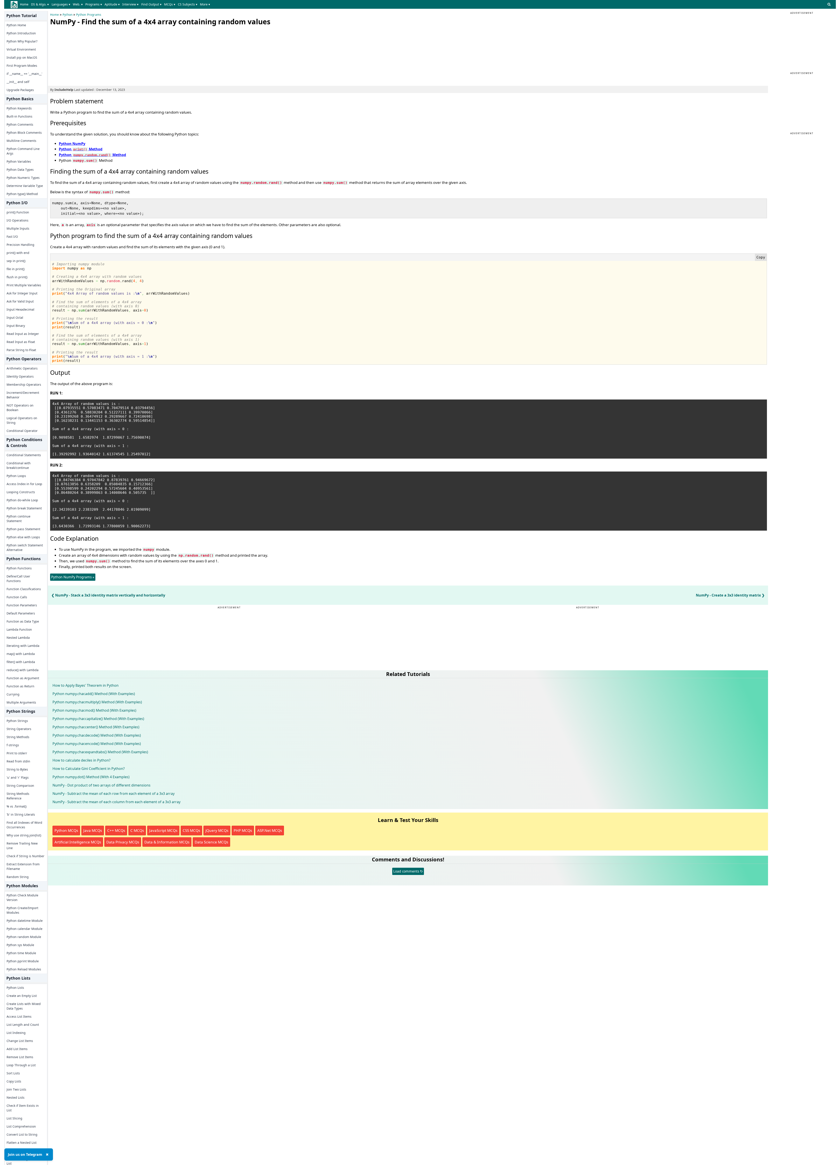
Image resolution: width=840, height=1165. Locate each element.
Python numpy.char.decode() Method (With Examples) (96, 735)
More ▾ (205, 4)
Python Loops (16, 476)
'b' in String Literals (21, 814)
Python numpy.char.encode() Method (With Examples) (96, 743)
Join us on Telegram (25, 1154)
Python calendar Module (24, 929)
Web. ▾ (78, 4)
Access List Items (19, 1016)
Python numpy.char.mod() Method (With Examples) (94, 710)
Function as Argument (23, 678)
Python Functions (19, 568)
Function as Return (20, 686)
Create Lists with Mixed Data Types (24, 1006)
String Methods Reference (18, 796)
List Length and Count (23, 1024)
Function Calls (17, 597)
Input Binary (16, 326)
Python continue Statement (18, 518)
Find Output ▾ (151, 4)
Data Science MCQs (211, 842)
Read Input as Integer (23, 334)
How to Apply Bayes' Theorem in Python (85, 685)
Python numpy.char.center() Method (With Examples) (95, 727)
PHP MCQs (243, 830)
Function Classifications (24, 589)
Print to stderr (17, 753)
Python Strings (17, 721)
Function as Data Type (23, 621)
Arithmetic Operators (22, 368)
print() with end (18, 253)
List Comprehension (21, 1126)
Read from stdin (18, 761)
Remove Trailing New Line (22, 845)
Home (24, 4)
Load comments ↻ (408, 871)
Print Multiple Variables (24, 285)
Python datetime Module (25, 921)
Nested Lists (15, 1097)
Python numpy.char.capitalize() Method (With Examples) (98, 718)
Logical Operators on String (22, 420)
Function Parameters (22, 605)
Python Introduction (21, 33)
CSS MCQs (191, 830)
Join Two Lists (16, 1089)
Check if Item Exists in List (23, 1107)
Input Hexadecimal (20, 309)
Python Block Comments (24, 132)
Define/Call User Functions (18, 578)
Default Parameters (21, 613)
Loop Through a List (21, 1065)
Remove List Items (20, 1057)
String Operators (19, 729)
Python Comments (20, 124)
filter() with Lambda (21, 662)
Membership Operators (24, 384)
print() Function (18, 212)
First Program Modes (22, 65)
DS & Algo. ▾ (40, 4)
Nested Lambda (18, 637)
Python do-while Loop (22, 500)
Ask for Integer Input (22, 293)
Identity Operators (20, 376)
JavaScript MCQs (163, 830)
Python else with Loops (23, 537)
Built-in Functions (19, 116)
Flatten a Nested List (22, 1142)
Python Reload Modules (24, 969)
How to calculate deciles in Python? (81, 760)
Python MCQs (66, 830)
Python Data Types (20, 169)
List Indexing (16, 1033)
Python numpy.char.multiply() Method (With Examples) (97, 702)
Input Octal (15, 317)
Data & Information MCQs (166, 842)
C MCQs (137, 830)
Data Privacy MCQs (122, 842)
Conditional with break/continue (19, 465)
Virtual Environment (21, 49)
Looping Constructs (21, 492)
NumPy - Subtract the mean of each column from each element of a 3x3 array (116, 801)
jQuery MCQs (216, 830)
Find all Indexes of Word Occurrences (24, 824)
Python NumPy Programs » (72, 577)
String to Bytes (17, 769)
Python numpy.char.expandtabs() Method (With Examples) (100, 752)
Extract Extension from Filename (23, 866)
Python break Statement (24, 508)
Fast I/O (12, 236)
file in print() (15, 269)
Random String (18, 877)
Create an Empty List (22, 996)
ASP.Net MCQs (269, 830)
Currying (13, 694)
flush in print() (17, 277)
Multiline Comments (21, 141)
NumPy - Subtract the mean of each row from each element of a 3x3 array (113, 793)
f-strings (13, 745)
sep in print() (16, 261)
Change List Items (20, 1041)
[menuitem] (25, 4)
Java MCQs (92, 830)
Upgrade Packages (20, 90)
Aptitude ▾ (112, 4)
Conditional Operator (22, 431)
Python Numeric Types (23, 178)
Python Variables (19, 161)
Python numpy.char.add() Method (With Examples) (93, 693)
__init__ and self (18, 82)
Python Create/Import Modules (22, 910)
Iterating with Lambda (23, 646)
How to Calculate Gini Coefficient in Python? (88, 768)
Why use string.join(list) (24, 835)
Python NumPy (72, 143)
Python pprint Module (23, 961)
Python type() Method (22, 194)
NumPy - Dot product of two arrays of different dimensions (101, 785)
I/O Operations (17, 220)
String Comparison (20, 785)
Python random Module (24, 937)
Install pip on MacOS (22, 57)
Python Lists (15, 987)
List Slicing (14, 1118)
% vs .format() (16, 806)
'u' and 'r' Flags (18, 777)
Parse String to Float (21, 350)
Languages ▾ (61, 4)
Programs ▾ (93, 4)
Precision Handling (20, 245)
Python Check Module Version (22, 897)
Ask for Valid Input (20, 301)
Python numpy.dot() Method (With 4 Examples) (91, 776)
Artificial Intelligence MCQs (77, 842)
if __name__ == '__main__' (24, 74)
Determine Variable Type (25, 186)
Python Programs (88, 15)
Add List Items (17, 1049)
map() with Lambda (21, 654)
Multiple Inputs (18, 228)
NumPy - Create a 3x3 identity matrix (728, 595)
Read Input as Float (21, 342)
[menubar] (115, 4)
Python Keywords (19, 108)
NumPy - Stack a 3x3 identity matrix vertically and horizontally (110, 595)
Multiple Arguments (21, 702)
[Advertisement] (83, 54)
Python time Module (21, 953)
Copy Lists (14, 1081)
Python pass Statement (23, 529)
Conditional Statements (24, 455)
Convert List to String (22, 1134)
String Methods (18, 737)
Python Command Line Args (23, 151)
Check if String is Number (25, 856)
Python (67, 15)
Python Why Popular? (22, 41)
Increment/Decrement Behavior (23, 395)
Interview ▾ (130, 4)
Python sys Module (20, 945)
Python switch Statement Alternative (25, 547)
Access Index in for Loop (24, 484)
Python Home (16, 25)
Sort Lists (13, 1073)
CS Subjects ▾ (187, 4)
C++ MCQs (116, 830)
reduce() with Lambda (22, 670)
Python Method (80, 149)
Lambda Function (19, 629)
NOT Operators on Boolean (20, 407)
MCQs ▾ (169, 4)
